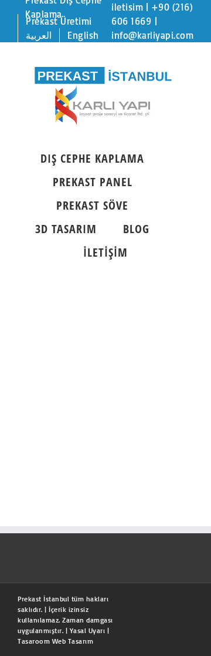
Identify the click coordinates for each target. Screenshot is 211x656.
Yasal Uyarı (88, 630)
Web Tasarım (73, 641)
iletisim (127, 7)
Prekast (30, 598)
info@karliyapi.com (152, 35)
